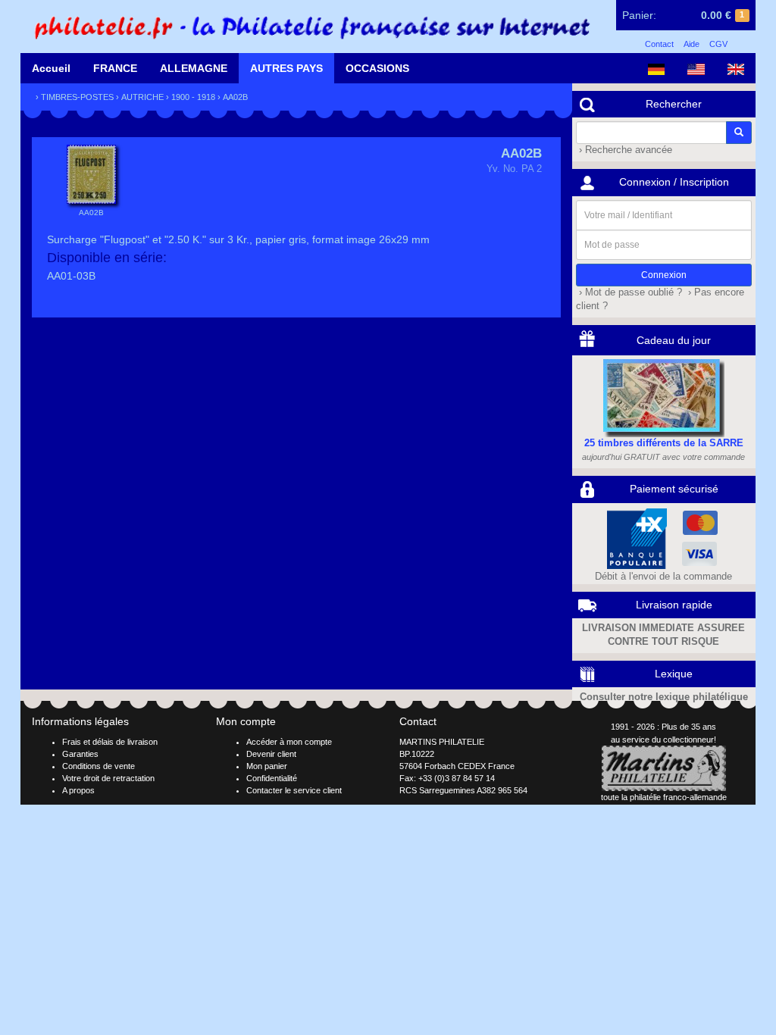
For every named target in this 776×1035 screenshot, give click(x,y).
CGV (718, 43)
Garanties (80, 753)
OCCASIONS (377, 68)
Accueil (51, 68)
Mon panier (266, 766)
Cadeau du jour (674, 340)
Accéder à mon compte (289, 741)
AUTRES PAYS (286, 68)
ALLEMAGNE (193, 68)
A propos (78, 790)
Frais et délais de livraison (110, 741)
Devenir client (271, 753)
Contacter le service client (294, 790)
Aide (691, 43)
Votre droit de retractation (108, 778)
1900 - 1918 (193, 97)
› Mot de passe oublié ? (629, 292)
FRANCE (115, 68)
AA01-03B (71, 276)
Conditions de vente (98, 766)
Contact (659, 43)
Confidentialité (271, 778)
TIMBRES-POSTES (77, 97)
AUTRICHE (142, 97)
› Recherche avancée (624, 150)
